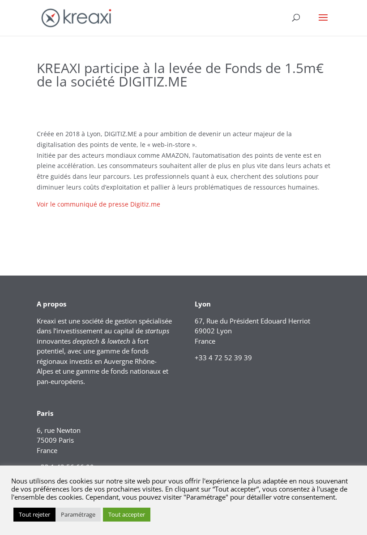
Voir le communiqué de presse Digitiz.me (98, 204)
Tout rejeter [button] (34, 514)
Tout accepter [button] (126, 514)
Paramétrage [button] (78, 514)
